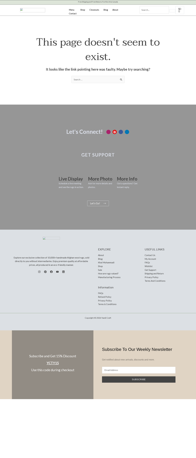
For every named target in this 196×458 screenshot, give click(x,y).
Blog (105, 9)
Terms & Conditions (107, 304)
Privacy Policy (105, 300)
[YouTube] (57, 271)
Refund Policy (104, 297)
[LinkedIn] (127, 132)
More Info (127, 179)
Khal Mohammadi (106, 262)
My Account (150, 259)
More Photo (100, 179)
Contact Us (150, 255)
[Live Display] (62, 171)
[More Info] (120, 171)
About (115, 9)
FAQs (100, 293)
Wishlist (149, 266)
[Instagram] (108, 132)
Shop (82, 9)
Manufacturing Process (109, 277)
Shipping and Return (154, 273)
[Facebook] (121, 132)
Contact (73, 13)
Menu (71, 9)
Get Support (150, 270)
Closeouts (94, 9)
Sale (100, 270)
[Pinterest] (114, 132)
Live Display (71, 179)
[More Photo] (91, 171)
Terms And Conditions (155, 280)
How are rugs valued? (108, 273)
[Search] (172, 10)
